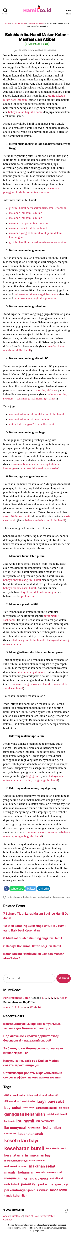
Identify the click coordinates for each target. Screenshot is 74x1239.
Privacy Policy (47, 1216)
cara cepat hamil (46, 1107)
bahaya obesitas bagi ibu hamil (22, 580)
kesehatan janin (16, 1155)
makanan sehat (57, 897)
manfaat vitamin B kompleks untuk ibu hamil (36, 414)
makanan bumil (37, 1160)
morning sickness (46, 390)
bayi (41, 1101)
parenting (28, 1184)
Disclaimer (17, 1216)
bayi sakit (55, 1101)
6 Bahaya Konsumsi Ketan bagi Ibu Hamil (32, 946)
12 (39, 1006)
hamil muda (9, 1121)
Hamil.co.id (18, 1209)
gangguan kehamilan (24, 1114)
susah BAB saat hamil (16, 516)
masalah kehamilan (19, 1172)
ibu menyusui (15, 1128)
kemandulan (10, 1133)
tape (68, 897)
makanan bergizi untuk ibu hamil (29, 223)
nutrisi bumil (56, 1178)
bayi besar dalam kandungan (38, 592)
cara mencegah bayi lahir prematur (35, 298)
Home (7, 23)
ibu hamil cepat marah (31, 672)
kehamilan (52, 1127)
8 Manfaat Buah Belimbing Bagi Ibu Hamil (32, 938)
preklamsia (28, 596)
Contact (7, 1219)
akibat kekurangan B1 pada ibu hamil (32, 424)
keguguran (32, 776)
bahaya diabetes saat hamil (19, 588)
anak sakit (34, 1095)
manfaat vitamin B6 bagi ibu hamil (30, 419)
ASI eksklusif (12, 1101)
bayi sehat (13, 1108)
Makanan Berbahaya (36, 23)
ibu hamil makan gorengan (42, 832)
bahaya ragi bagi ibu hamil (41, 780)
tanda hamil (58, 1190)
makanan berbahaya (16, 1160)
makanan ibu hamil (40, 897)
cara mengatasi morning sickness (37, 398)
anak (7, 1095)
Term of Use (31, 1216)
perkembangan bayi (53, 1184)
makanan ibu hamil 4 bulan (25, 213)
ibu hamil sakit (45, 1121)
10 (31, 1006)
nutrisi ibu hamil (11, 1184)
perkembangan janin (19, 1190)
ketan (10, 897)
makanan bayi (40, 1155)
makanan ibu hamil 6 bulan (25, 218)
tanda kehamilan (15, 1195)
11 (34, 1006)
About (6, 1216)
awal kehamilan (28, 1101)
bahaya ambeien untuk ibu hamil (45, 520)
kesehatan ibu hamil (56, 1148)
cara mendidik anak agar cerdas (39, 468)
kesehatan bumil (24, 1148)
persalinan (42, 1190)
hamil (63, 1114)
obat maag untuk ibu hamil (28, 640)
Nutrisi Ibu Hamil (19, 23)
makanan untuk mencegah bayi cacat (36, 294)
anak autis (19, 1095)
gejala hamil (53, 1114)
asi (57, 1095)
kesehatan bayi (21, 1140)
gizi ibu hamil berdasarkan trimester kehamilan (38, 208)
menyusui (12, 1178)
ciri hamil (64, 1107)
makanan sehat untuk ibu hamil (28, 228)
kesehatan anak (30, 1134)
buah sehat (28, 1107)
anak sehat (48, 1095)
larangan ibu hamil (22, 897)
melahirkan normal (49, 1172)
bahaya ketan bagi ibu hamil (25, 112)
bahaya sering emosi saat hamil (31, 684)
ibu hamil (25, 1121)
